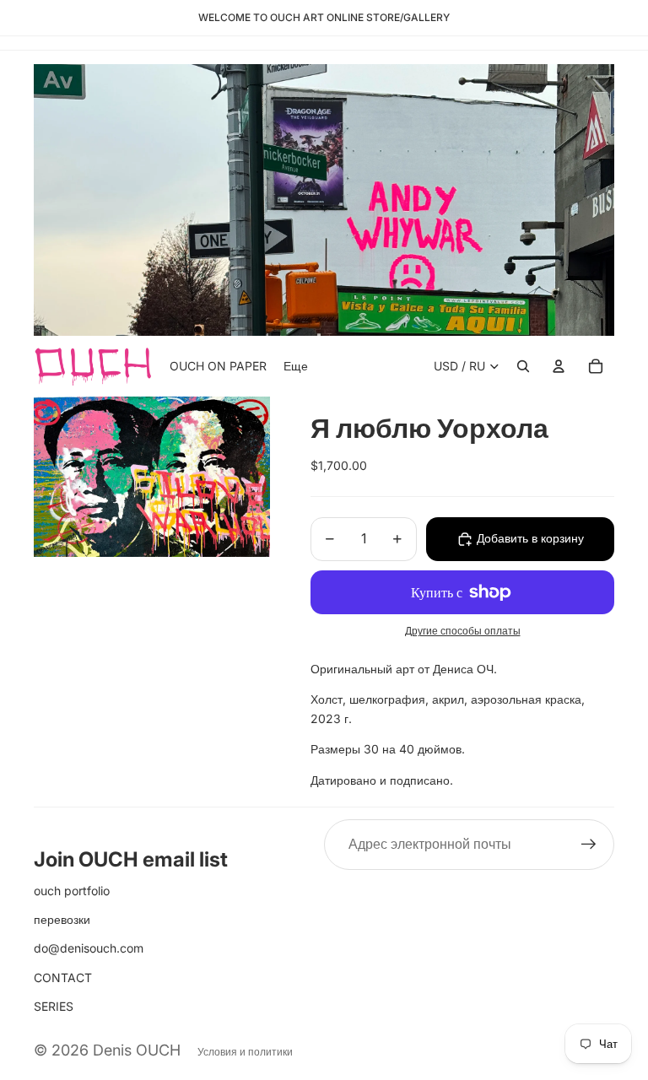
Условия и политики (245, 1051)
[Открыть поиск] (523, 366)
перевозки (62, 919)
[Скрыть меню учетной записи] (558, 366)
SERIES (53, 1006)
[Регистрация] (589, 844)
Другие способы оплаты (463, 631)
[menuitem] (295, 366)
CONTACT (63, 977)
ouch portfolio (72, 890)
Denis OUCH (137, 1050)
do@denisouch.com (88, 948)
